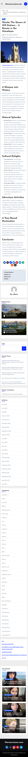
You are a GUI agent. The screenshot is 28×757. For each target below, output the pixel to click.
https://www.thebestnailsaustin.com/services (14, 655)
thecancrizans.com (13, 4)
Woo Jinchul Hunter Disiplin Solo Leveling (13, 378)
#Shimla (9, 39)
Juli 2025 (4, 438)
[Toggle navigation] (2, 4)
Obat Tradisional (6, 601)
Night (3, 597)
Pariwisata (5, 608)
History (4, 559)
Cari (3, 343)
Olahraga (4, 604)
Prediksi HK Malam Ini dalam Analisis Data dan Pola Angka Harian (13, 715)
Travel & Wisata (6, 631)
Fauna (3, 540)
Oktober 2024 (5, 472)
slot (3, 641)
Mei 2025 (4, 446)
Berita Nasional (6, 510)
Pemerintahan (6, 612)
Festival (4, 544)
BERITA (4, 506)
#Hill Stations (11, 37)
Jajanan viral (5, 567)
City (4, 19)
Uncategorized (6, 635)
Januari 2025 (5, 461)
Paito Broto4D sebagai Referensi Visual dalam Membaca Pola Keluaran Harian (14, 699)
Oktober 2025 (5, 427)
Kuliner (4, 578)
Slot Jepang (5, 623)
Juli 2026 (4, 404)
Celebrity (4, 517)
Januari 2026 (5, 419)
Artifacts (4, 502)
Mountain (4, 582)
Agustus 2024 (6, 480)
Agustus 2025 (6, 435)
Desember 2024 (6, 465)
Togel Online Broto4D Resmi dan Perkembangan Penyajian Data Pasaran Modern (13, 362)
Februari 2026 (6, 416)
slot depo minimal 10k (7, 644)
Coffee (4, 525)
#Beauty (6, 37)
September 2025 (6, 431)
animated (4, 495)
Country (4, 532)
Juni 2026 (5, 408)
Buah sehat (5, 514)
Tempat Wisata (6, 627)
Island (3, 563)
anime (3, 498)
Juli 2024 (4, 484)
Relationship (5, 620)
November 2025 (6, 423)
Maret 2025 (5, 453)
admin (8, 35)
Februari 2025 (6, 457)
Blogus (22, 752)
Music (3, 589)
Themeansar (14, 755)
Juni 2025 (4, 442)
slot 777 (4, 658)
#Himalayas (19, 37)
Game (3, 551)
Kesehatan (5, 570)
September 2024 (6, 476)
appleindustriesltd (7, 652)
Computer (4, 529)
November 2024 (6, 469)
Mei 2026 (4, 412)
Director (4, 536)
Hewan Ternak (6, 555)
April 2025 (4, 450)
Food (3, 548)
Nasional (4, 593)
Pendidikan (5, 616)
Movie (3, 586)
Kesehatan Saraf (6, 574)
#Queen (4, 39)
